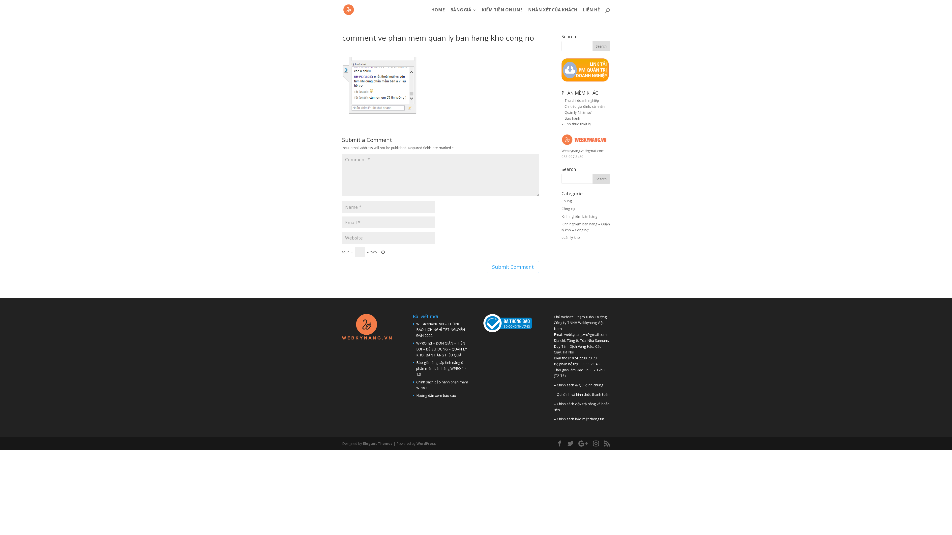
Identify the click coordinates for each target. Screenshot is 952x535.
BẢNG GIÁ (460, 10)
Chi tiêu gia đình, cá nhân (585, 106)
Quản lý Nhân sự (578, 112)
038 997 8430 (572, 156)
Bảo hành (572, 118)
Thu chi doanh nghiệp (582, 100)
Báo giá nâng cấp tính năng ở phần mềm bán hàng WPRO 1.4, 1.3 (442, 368)
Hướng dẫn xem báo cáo (436, 395)
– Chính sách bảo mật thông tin (579, 419)
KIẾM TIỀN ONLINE (502, 10)
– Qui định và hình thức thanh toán (582, 394)
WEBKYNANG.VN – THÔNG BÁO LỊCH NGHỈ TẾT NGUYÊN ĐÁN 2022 (440, 329)
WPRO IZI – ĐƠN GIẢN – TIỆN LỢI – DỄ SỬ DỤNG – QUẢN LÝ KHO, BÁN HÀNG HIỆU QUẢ (441, 349)
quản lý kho (571, 237)
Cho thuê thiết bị (578, 124)
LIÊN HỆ (591, 10)
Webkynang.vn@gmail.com (583, 150)
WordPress (426, 443)
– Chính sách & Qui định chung (578, 385)
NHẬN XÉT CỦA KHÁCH (552, 10)
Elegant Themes (377, 443)
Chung (567, 201)
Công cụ (568, 208)
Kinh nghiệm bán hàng (579, 216)
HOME (438, 10)
